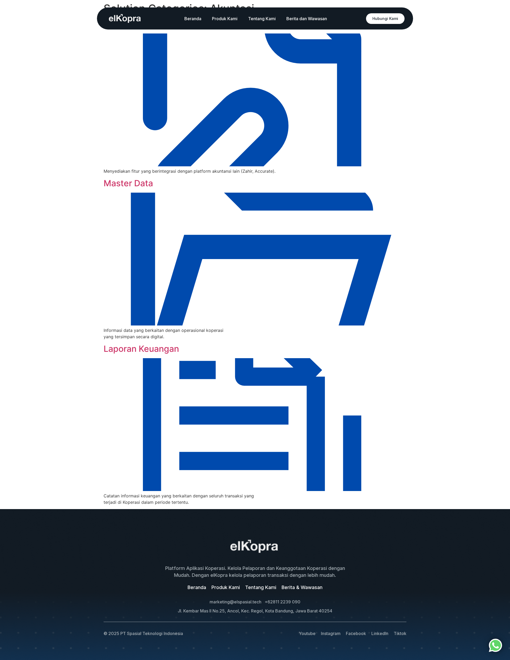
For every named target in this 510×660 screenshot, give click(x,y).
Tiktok (400, 633)
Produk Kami (224, 18)
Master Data (128, 183)
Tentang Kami (262, 18)
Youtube (307, 633)
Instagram (331, 633)
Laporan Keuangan (141, 349)
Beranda (192, 18)
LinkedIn (379, 633)
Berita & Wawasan (302, 587)
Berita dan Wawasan (306, 18)
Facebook (356, 633)
